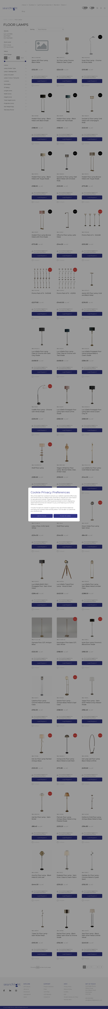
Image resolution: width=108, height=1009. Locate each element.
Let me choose (41, 516)
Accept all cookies (65, 516)
